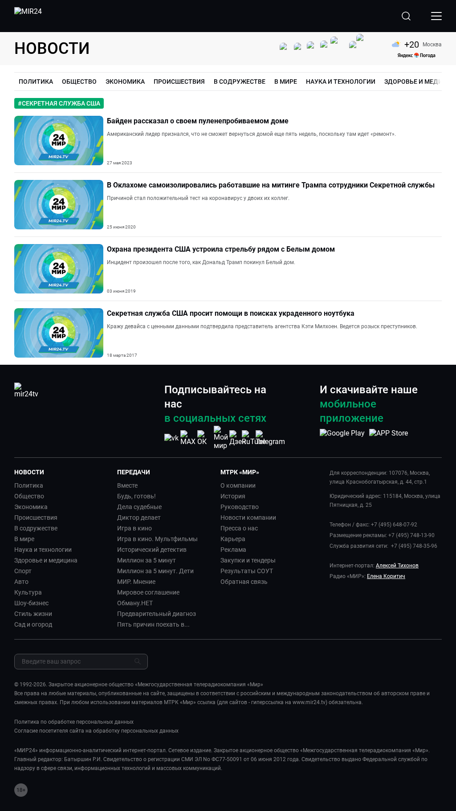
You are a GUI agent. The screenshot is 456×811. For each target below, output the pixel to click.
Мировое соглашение (148, 592)
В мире (24, 539)
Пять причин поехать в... (153, 624)
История (232, 496)
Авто (21, 582)
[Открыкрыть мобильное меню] (436, 16)
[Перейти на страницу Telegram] (270, 438)
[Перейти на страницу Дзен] (237, 438)
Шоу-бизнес (31, 603)
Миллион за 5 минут (146, 560)
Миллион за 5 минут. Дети (155, 571)
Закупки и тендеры (248, 560)
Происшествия (35, 517)
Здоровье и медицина (45, 560)
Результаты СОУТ (246, 571)
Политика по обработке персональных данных (74, 722)
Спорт (23, 571)
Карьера (232, 539)
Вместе (127, 485)
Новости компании (248, 517)
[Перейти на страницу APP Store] (388, 438)
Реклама (233, 549)
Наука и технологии (43, 549)
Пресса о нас (239, 528)
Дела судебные (139, 507)
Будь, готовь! (136, 496)
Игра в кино (134, 528)
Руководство (239, 507)
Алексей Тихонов (397, 565)
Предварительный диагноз (156, 614)
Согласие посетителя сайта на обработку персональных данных (96, 731)
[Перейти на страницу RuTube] (254, 438)
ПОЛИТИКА (36, 81)
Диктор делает (139, 517)
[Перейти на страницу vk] (171, 438)
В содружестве (35, 528)
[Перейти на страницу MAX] (187, 438)
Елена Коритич (386, 576)
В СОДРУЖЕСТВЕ (239, 81)
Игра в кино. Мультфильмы (157, 539)
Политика (28, 485)
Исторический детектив (152, 549)
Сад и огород (33, 624)
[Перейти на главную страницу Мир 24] (28, 16)
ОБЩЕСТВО (79, 81)
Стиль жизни (33, 614)
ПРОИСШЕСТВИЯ (179, 81)
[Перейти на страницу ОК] (204, 438)
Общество (29, 496)
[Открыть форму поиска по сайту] (406, 16)
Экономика (31, 507)
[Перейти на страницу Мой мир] (221, 438)
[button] (62, 472)
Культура (28, 592)
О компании (238, 485)
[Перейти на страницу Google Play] (342, 438)
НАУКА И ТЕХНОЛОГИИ (340, 81)
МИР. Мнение (136, 582)
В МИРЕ (285, 81)
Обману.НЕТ (135, 603)
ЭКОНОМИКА (125, 81)
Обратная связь (244, 582)
